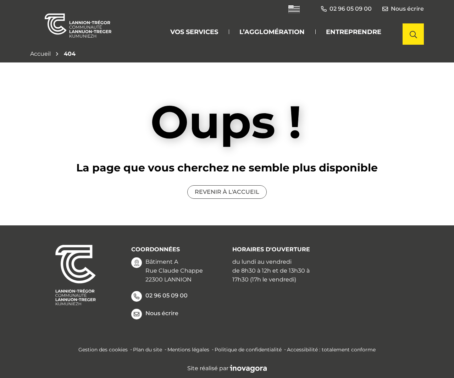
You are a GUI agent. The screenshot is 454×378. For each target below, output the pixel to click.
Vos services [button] (194, 32)
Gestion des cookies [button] (103, 349)
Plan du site (147, 349)
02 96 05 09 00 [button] (351, 8)
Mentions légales (188, 349)
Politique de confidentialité (248, 349)
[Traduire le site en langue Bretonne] (294, 9)
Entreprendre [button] (353, 32)
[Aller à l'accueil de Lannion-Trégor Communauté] (78, 25)
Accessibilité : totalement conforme (331, 349)
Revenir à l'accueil (227, 191)
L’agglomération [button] (272, 32)
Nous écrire (407, 8)
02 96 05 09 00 (166, 295)
